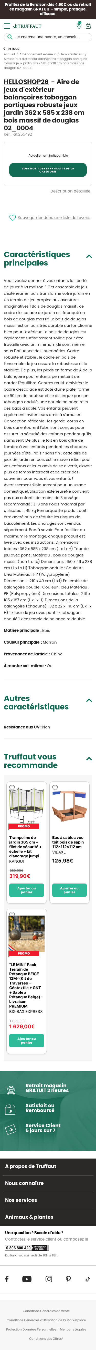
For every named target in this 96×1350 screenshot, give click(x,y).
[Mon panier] (88, 26)
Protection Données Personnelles (31, 1329)
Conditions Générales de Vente (46, 1311)
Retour (13, 48)
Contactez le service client (31, 1239)
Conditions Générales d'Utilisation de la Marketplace (46, 1320)
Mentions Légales (73, 1329)
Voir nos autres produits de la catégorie (48, 170)
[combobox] (48, 37)
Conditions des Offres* (46, 1338)
